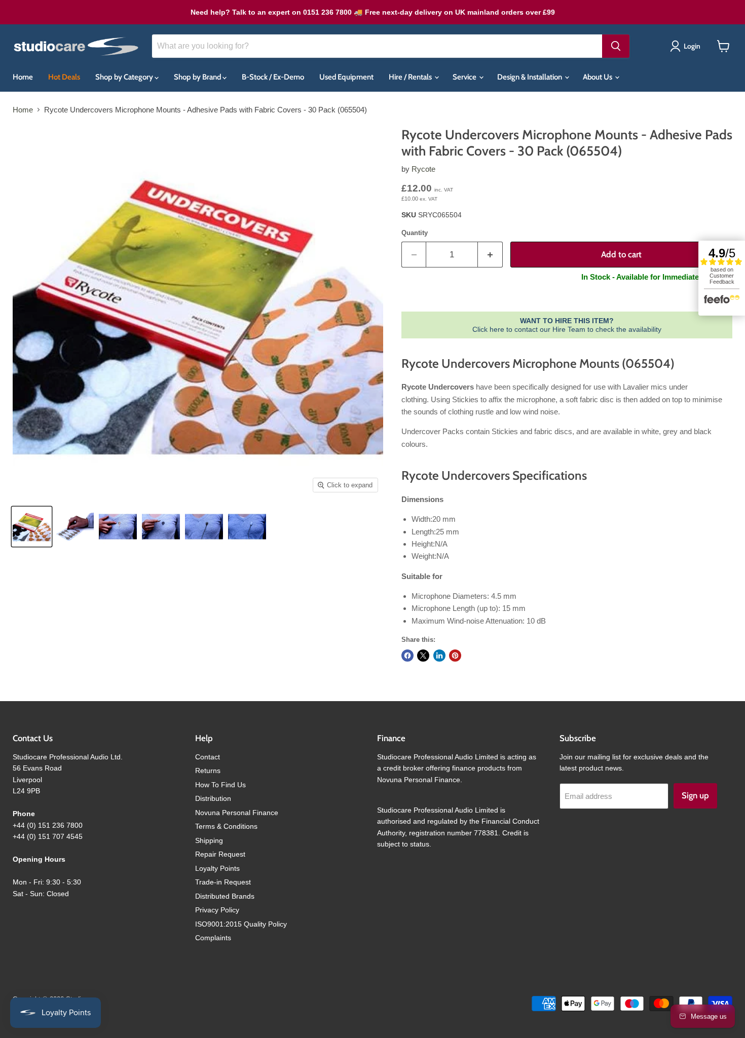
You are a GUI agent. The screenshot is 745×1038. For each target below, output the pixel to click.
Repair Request (220, 854)
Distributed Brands (224, 896)
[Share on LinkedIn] (439, 655)
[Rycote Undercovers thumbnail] (32, 527)
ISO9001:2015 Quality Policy (241, 924)
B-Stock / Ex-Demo (273, 77)
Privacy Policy (217, 910)
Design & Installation (530, 77)
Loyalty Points (217, 868)
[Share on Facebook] (407, 655)
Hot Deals (64, 77)
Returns (207, 770)
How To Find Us (220, 785)
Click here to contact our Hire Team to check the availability (566, 325)
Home (23, 77)
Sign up (695, 795)
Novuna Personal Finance (236, 813)
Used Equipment (346, 77)
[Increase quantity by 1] (490, 254)
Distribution (213, 798)
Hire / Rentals (411, 77)
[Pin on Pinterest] (455, 655)
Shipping (209, 840)
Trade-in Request (223, 882)
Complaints (213, 938)
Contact (207, 757)
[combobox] (377, 46)
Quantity (414, 233)
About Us (598, 77)
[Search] (615, 46)
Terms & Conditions (226, 826)
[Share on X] (423, 655)
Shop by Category (125, 77)
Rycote (423, 169)
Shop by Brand (198, 77)
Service (465, 77)
